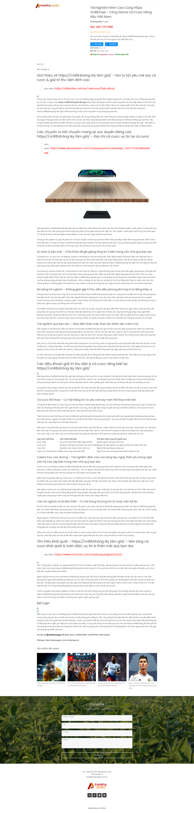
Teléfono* (66, 732)
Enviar (97, 755)
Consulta (66, 739)
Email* (64, 724)
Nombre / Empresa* (68, 716)
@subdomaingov (54, 634)
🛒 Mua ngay (97, 44)
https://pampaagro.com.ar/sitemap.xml (62, 640)
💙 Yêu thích (111, 44)
